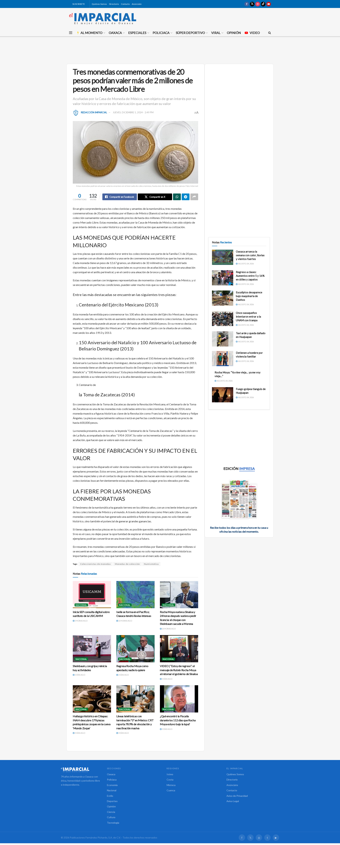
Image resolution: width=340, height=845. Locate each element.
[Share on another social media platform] (194, 196)
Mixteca (171, 785)
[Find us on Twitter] (252, 4)
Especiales (137, 33)
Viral (215, 33)
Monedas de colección (127, 564)
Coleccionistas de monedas (95, 564)
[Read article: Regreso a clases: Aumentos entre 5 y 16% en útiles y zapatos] (222, 277)
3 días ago (167, 679)
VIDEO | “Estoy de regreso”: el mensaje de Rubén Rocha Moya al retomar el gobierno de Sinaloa (179, 670)
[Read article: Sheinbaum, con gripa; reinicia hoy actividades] (92, 648)
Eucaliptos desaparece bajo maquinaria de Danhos (249, 296)
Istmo (170, 774)
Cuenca (171, 790)
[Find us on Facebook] (246, 4)
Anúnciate (136, 4)
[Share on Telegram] (185, 196)
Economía (112, 785)
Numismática (151, 564)
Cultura (111, 817)
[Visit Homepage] (102, 18)
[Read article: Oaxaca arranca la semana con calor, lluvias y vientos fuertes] (222, 257)
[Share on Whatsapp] (177, 196)
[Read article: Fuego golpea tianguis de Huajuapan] (222, 394)
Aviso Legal (232, 801)
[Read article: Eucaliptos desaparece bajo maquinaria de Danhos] (222, 298)
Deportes (112, 801)
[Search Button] (269, 32)
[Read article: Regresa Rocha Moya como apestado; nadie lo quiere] (135, 648)
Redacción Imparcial (94, 112)
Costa (170, 779)
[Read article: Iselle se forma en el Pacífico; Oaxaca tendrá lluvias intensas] (135, 594)
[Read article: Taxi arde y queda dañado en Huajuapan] (222, 339)
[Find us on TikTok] (263, 4)
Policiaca (161, 33)
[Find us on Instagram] (257, 4)
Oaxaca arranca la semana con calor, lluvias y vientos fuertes (250, 255)
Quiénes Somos (99, 4)
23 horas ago (169, 628)
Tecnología (113, 822)
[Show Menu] (70, 32)
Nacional (81, 605)
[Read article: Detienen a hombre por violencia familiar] (222, 358)
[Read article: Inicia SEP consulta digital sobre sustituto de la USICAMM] (92, 594)
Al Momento (91, 33)
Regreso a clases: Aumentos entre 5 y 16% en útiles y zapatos (250, 275)
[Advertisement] (170, 49)
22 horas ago (125, 621)
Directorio (114, 4)
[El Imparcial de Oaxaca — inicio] (80, 769)
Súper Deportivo (190, 33)
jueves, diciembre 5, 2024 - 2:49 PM (133, 112)
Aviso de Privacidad (237, 795)
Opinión (234, 33)
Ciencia (111, 811)
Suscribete (78, 4)
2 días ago (79, 675)
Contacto (125, 4)
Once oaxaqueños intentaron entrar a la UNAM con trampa (248, 316)
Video (255, 33)
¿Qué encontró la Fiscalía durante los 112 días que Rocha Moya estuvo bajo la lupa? (178, 720)
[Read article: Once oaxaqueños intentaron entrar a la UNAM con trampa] (222, 318)
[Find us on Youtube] (268, 4)
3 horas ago (80, 621)
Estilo (110, 795)
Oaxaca (115, 33)
